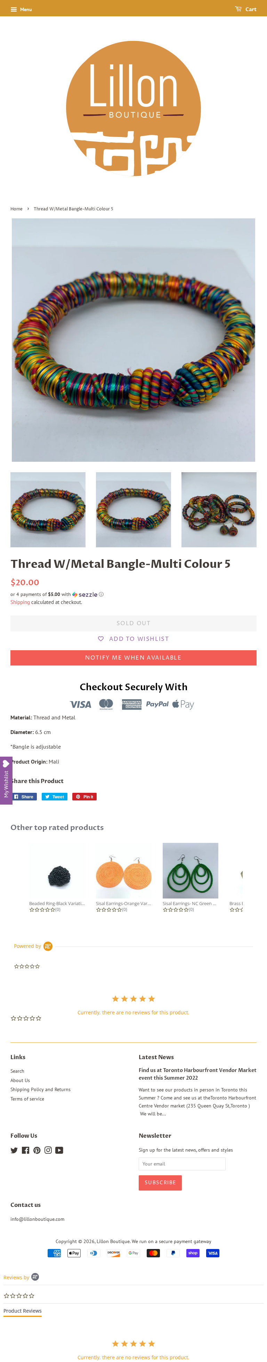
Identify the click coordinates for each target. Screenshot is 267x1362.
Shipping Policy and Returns (40, 1089)
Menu (25, 9)
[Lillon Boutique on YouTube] (59, 1152)
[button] (133, 594)
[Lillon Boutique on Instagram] (48, 1152)
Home (16, 209)
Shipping (20, 602)
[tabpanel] (133, 1350)
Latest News (156, 1057)
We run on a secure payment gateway (171, 1241)
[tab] (22, 1312)
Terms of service (27, 1099)
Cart (250, 9)
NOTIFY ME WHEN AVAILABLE (133, 658)
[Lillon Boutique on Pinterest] (37, 1152)
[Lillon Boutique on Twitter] (14, 1152)
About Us (20, 1080)
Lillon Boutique (113, 1241)
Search (17, 1071)
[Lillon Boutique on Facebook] (26, 1152)
